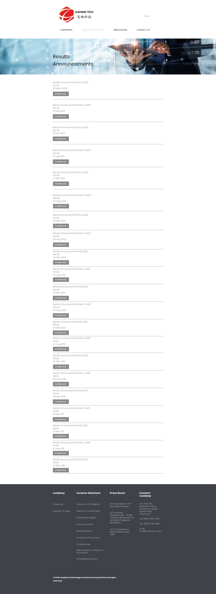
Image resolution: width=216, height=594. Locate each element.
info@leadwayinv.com (150, 531)
